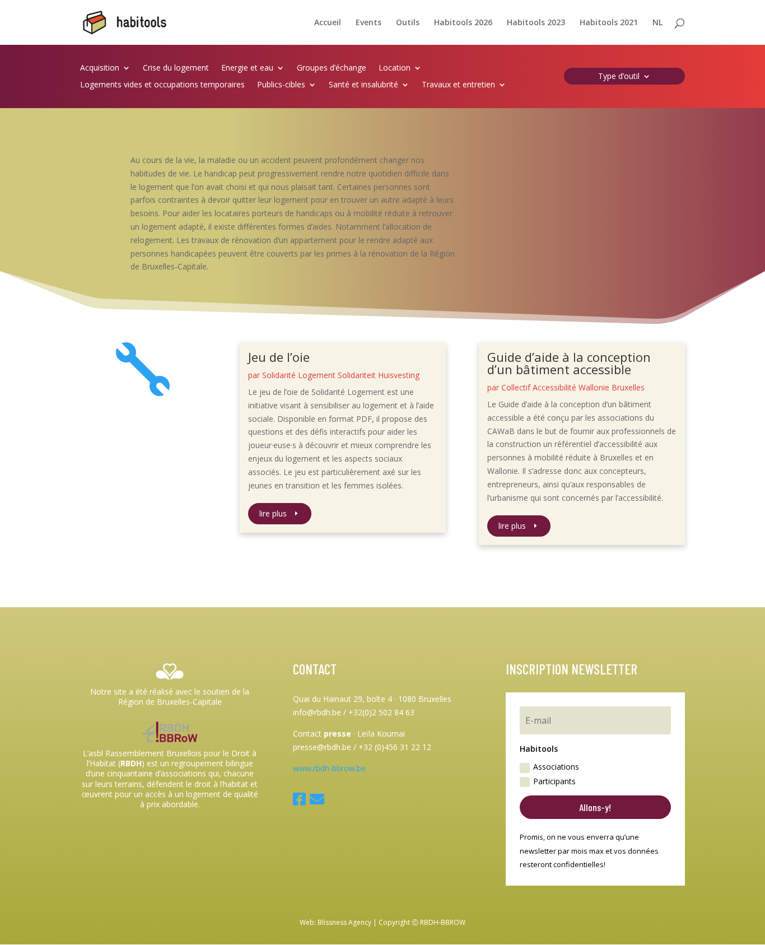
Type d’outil (619, 76)
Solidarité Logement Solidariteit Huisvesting (340, 375)
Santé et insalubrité (363, 85)
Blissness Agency (344, 922)
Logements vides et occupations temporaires (162, 85)
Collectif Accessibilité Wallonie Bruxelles (573, 387)
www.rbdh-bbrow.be (329, 768)
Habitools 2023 (536, 22)
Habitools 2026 (463, 22)
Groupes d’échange (331, 68)
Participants (554, 781)
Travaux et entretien (458, 85)
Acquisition (99, 68)
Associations (556, 766)
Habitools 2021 (609, 22)
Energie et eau (247, 68)
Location (395, 68)
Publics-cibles (281, 85)
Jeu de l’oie (279, 356)
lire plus (273, 513)
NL (657, 22)
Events (368, 22)
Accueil (327, 22)
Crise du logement (176, 68)
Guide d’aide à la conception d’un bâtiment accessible (569, 363)
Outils (407, 22)
